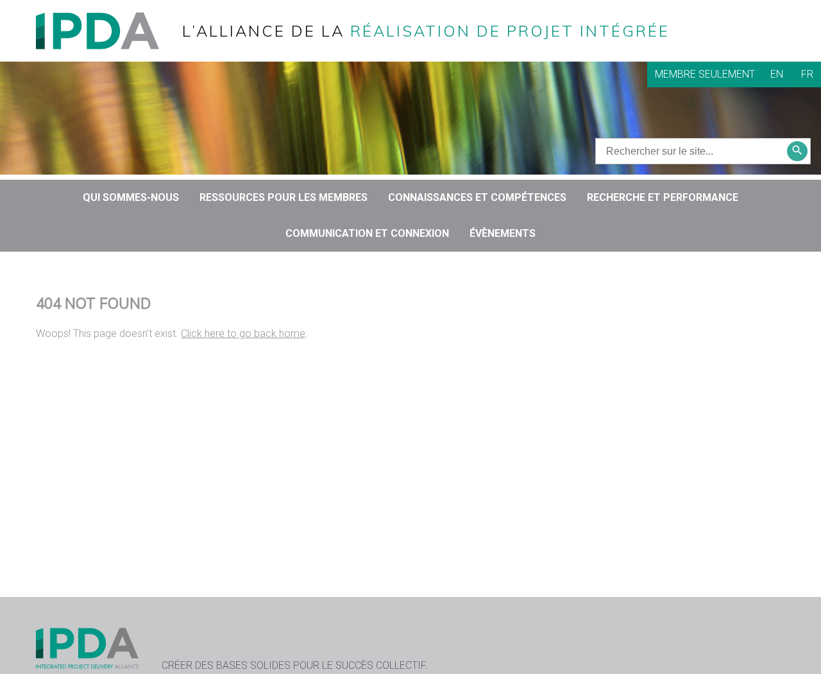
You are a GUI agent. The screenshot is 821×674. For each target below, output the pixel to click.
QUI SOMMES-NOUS (131, 197)
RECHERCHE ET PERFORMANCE (662, 197)
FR (807, 74)
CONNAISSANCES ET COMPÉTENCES (477, 197)
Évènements (503, 233)
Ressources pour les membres (283, 197)
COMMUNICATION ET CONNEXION (367, 233)
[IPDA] (108, 30)
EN (776, 74)
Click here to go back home (243, 333)
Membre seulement (705, 74)
